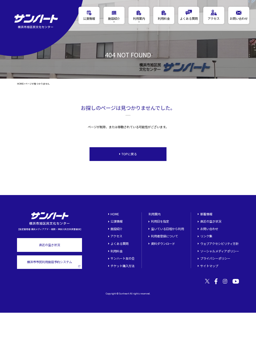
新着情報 (206, 214)
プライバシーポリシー (215, 258)
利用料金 (116, 251)
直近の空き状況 (49, 245)
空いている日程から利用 (167, 229)
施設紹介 (116, 229)
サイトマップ (209, 266)
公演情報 (116, 221)
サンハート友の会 (122, 258)
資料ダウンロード (163, 243)
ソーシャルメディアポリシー (219, 251)
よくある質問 (119, 243)
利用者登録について (164, 236)
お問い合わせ (209, 229)
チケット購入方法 (122, 266)
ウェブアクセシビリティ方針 (219, 243)
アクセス (116, 236)
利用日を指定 (160, 221)
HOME (20, 84)
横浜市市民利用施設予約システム (49, 262)
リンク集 (206, 236)
